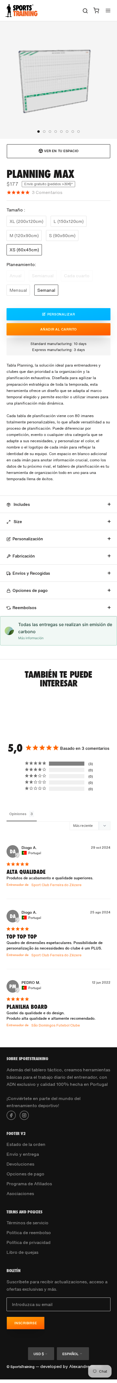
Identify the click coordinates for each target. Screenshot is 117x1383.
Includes (21, 504)
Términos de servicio (27, 1222)
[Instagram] (24, 1114)
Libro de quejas (22, 1252)
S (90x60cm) (62, 235)
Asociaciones (20, 1193)
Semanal (46, 290)
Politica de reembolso (29, 1232)
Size (17, 521)
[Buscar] (85, 10)
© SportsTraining (21, 1366)
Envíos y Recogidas (31, 573)
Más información (31, 638)
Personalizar (61, 314)
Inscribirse (25, 1323)
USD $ (38, 1354)
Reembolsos (24, 607)
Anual (15, 275)
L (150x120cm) (69, 221)
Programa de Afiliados (29, 1183)
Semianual (43, 275)
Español (70, 1354)
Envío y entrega (23, 1154)
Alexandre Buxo (85, 1366)
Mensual (18, 290)
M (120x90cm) (24, 235)
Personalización (28, 539)
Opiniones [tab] (17, 813)
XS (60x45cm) (24, 249)
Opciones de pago (30, 590)
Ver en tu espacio (61, 151)
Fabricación (24, 556)
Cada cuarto (77, 275)
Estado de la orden (26, 1144)
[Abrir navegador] (108, 10)
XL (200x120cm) (26, 221)
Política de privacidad (29, 1242)
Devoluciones (20, 1164)
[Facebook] (11, 1114)
